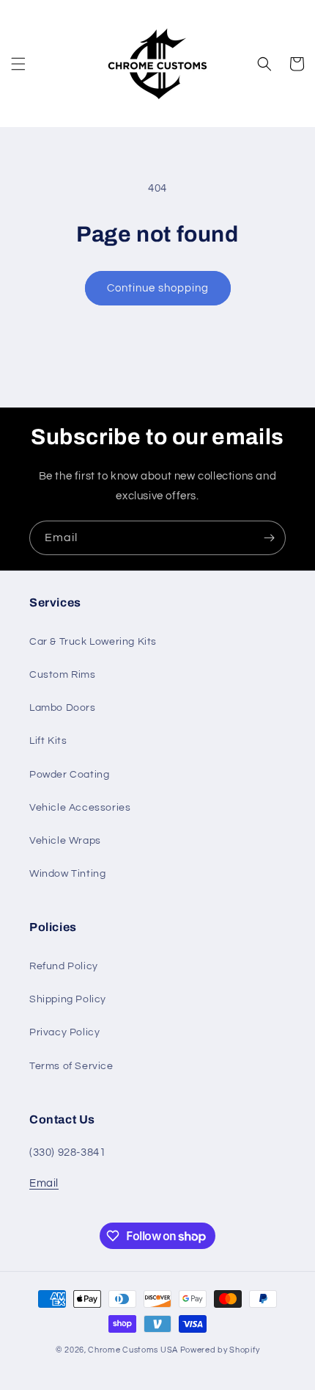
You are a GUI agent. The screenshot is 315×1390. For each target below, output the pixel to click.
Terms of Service (71, 1066)
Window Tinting (67, 874)
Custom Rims (62, 675)
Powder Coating (69, 775)
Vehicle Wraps (65, 841)
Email (44, 1183)
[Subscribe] (269, 538)
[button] (18, 64)
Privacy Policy (64, 1032)
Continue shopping (158, 288)
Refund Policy (63, 966)
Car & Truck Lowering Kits (93, 642)
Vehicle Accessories (79, 808)
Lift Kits (48, 741)
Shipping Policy (67, 999)
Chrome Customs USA (133, 1350)
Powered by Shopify (220, 1350)
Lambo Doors (62, 708)
